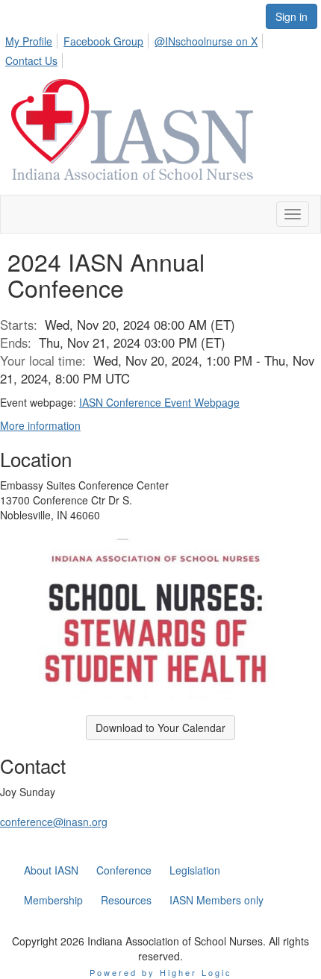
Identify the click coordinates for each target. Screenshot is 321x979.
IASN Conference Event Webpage (159, 402)
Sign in (291, 16)
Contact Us (31, 60)
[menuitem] (33, 39)
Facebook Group (103, 41)
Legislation (194, 870)
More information (40, 425)
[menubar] (160, 48)
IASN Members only (216, 899)
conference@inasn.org (53, 821)
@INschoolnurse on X (206, 41)
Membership (53, 899)
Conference (124, 870)
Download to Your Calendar (160, 727)
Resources (126, 899)
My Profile (28, 41)
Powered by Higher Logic (161, 972)
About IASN (51, 870)
